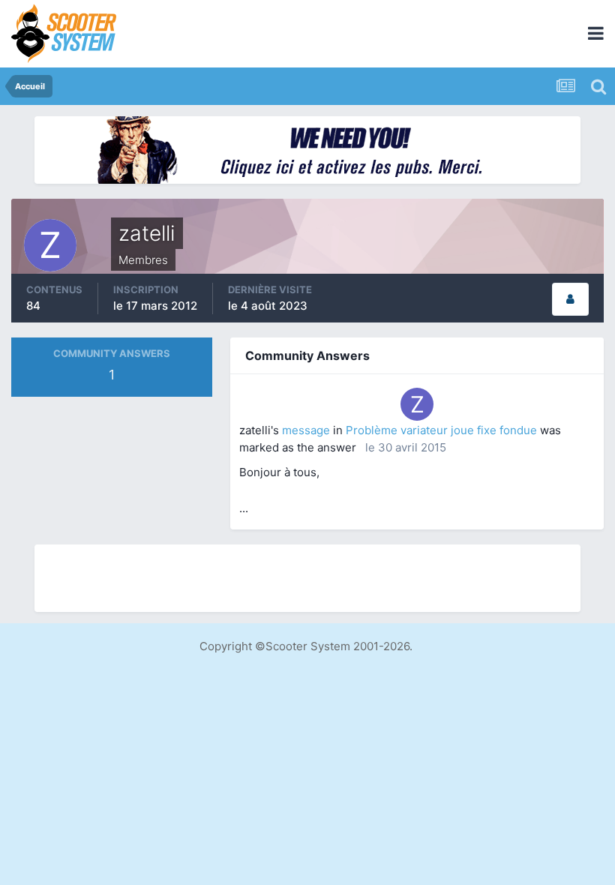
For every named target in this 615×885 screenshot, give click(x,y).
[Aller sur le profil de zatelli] (417, 404)
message (306, 430)
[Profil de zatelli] (570, 299)
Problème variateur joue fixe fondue (441, 430)
